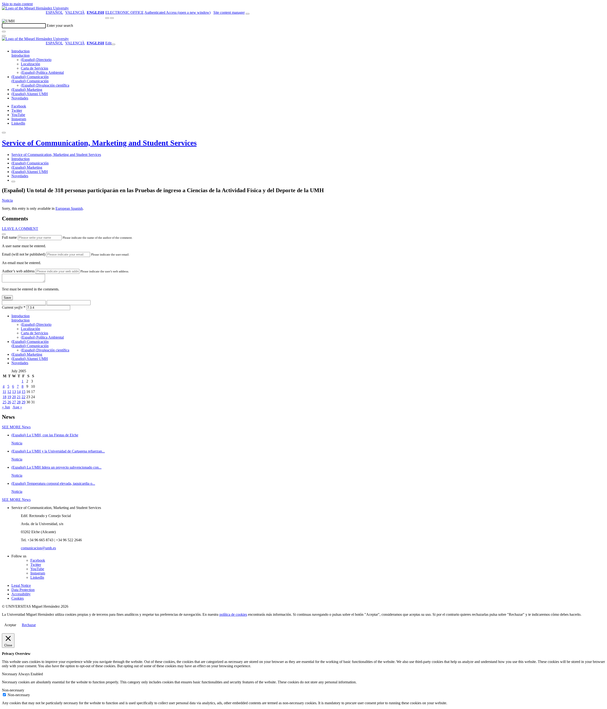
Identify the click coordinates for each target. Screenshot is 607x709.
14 (19, 392)
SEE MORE (16, 427)
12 (9, 392)
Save (7, 297)
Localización (30, 64)
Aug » (17, 407)
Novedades (19, 98)
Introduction (20, 51)
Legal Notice (21, 585)
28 (19, 402)
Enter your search (60, 25)
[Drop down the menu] (112, 18)
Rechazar (29, 625)
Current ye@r (13, 307)
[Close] (4, 234)
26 (9, 402)
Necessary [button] (10, 674)
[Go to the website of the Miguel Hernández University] (35, 8)
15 (23, 392)
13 (14, 392)
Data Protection (23, 590)
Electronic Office (124, 12)
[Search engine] (247, 13)
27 (14, 402)
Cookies (17, 598)
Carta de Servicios (34, 68)
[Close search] (4, 36)
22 (23, 397)
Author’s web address (18, 271)
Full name (9, 237)
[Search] (4, 31)
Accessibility (21, 594)
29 (23, 402)
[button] (20, 55)
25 (4, 402)
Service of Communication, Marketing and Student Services (99, 143)
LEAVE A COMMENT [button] (20, 229)
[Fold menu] (113, 44)
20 (14, 397)
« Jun (6, 407)
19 (9, 397)
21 (19, 397)
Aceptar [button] (10, 625)
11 (4, 392)
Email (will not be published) (23, 254)
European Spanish (69, 208)
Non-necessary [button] (13, 690)
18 (4, 397)
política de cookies (233, 614)
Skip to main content (17, 4)
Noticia (7, 200)
